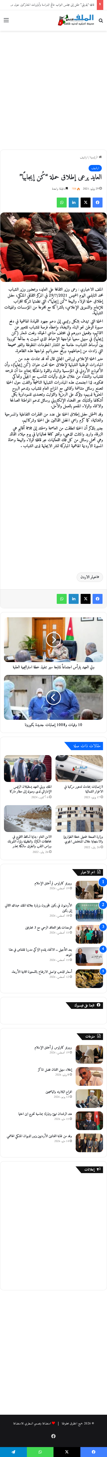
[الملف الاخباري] (75, 20)
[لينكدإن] (74, 203)
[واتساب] (62, 203)
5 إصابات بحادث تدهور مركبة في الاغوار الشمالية (83, 789)
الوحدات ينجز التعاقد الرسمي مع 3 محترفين (48, 928)
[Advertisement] (53, 89)
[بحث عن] (100, 22)
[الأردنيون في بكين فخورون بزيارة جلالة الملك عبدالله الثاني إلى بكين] (89, 912)
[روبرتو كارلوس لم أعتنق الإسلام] (89, 890)
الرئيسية (94, 157)
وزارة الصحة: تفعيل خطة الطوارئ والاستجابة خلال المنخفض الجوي (83, 839)
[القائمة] (6, 22)
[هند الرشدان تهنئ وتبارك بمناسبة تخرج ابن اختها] (89, 1120)
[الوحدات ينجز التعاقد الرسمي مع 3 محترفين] (89, 934)
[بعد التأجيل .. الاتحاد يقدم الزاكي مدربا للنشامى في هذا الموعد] (89, 956)
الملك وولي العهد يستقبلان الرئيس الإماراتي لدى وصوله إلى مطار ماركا (31, 789)
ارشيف (84, 157)
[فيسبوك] (98, 203)
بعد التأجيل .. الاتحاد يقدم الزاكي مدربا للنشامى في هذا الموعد (40, 952)
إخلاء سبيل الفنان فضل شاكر (55, 1070)
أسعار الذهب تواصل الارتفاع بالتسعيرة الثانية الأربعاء (42, 972)
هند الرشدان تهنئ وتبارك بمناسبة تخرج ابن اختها (45, 1114)
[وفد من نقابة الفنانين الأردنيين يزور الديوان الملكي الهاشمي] (89, 1143)
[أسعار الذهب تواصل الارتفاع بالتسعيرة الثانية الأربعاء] (89, 978)
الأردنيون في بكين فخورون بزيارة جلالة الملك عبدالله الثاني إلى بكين (38, 908)
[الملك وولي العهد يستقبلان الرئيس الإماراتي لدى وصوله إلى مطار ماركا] (28, 768)
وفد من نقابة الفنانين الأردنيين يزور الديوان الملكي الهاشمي (39, 1136)
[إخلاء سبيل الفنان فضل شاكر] (89, 1076)
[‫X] (86, 203)
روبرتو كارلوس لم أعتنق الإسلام (53, 883)
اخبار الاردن (89, 577)
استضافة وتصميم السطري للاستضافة (32, 1423)
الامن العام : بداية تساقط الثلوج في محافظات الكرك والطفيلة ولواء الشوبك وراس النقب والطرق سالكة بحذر (29, 841)
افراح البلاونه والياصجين (59, 1092)
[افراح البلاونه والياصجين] (89, 1098)
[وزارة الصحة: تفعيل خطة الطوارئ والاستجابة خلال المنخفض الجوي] (79, 818)
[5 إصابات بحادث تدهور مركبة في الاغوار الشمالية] (79, 768)
